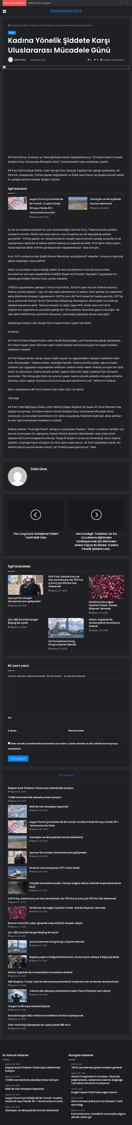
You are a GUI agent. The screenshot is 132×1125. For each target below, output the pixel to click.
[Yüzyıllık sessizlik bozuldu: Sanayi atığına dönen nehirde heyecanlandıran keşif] (17, 887)
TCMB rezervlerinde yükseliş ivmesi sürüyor (35, 797)
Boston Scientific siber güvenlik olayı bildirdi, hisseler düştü (45, 923)
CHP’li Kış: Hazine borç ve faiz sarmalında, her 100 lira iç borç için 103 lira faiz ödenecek (65, 581)
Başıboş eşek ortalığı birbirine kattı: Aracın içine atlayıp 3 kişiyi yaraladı (74, 957)
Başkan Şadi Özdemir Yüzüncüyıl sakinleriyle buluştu (40, 788)
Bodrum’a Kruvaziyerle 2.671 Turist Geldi (54, 868)
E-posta (13, 730)
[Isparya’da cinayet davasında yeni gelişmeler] (25, 585)
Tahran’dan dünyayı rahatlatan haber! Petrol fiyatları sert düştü (70, 991)
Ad (10, 717)
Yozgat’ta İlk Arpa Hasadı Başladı (29, 1006)
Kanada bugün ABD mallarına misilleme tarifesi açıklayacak (45, 1015)
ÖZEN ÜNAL (20, 60)
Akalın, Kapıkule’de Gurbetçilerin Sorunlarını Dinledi (104, 623)
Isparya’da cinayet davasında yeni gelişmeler (24, 599)
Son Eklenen (66, 775)
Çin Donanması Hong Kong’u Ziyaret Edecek (62, 643)
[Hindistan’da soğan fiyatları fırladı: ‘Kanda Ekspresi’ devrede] (106, 587)
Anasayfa (15, 25)
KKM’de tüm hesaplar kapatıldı (44, 3)
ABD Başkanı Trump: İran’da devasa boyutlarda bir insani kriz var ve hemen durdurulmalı (63, 981)
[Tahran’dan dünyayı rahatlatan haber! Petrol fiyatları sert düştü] (17, 995)
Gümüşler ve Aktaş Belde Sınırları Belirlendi (56, 837)
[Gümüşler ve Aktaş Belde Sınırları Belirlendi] (77, 203)
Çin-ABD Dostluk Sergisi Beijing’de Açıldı (23, 621)
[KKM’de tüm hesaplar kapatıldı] (17, 811)
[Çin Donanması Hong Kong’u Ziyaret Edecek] (66, 628)
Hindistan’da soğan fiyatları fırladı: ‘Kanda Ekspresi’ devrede (103, 605)
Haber (25, 25)
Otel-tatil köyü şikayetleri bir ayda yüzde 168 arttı (39, 1025)
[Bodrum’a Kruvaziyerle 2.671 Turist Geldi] (17, 872)
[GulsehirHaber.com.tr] (66, 11)
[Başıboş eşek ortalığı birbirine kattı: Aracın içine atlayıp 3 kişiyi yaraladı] (17, 961)
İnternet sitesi (76, 730)
